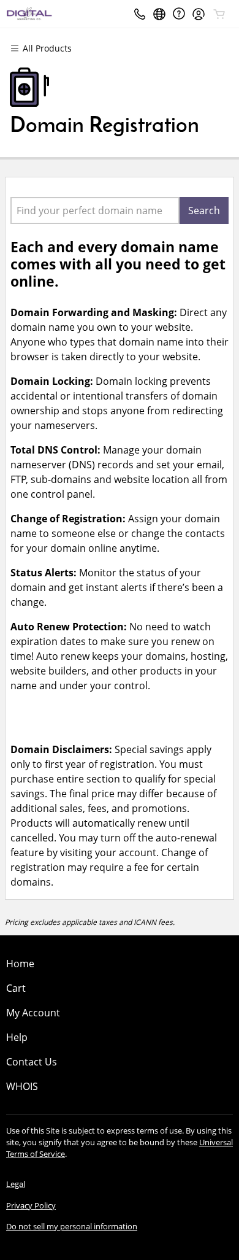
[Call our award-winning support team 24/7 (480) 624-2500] (179, 14)
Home (20, 963)
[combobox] (95, 210)
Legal (15, 1183)
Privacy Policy (31, 1205)
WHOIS (22, 1086)
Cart (16, 988)
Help (17, 1037)
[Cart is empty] (219, 14)
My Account (33, 1012)
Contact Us (31, 1062)
